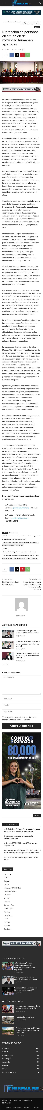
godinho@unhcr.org (20, 518)
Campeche (8, 874)
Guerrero (7, 895)
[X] (17, 55)
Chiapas (7, 881)
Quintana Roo (9, 905)
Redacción (18, 49)
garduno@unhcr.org (21, 508)
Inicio (4, 22)
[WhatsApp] (27, 55)
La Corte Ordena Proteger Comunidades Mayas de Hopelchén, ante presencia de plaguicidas (22, 830)
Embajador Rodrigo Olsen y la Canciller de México (19, 552)
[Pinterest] (22, 55)
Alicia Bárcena (13, 533)
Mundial (7, 898)
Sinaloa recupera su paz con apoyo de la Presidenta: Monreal (18, 837)
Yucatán (7, 925)
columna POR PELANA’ (12, 888)
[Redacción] (23, 50)
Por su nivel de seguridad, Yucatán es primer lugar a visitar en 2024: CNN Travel (28, 1030)
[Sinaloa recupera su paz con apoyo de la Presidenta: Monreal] (8, 634)
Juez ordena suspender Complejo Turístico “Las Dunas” (21, 858)
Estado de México (10, 891)
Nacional (10, 22)
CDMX (6, 878)
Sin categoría (8, 908)
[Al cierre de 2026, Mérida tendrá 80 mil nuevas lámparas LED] (8, 991)
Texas (6, 919)
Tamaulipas (8, 915)
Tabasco (7, 912)
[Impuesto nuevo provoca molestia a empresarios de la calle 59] (8, 1009)
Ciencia (6, 884)
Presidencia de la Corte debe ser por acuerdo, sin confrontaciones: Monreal (28, 655)
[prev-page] (3, 664)
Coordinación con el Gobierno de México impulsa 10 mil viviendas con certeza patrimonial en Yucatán (22, 851)
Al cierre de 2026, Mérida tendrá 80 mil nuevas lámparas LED (20, 844)
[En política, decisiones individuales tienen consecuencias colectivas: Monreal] (8, 645)
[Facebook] (12, 55)
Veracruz (7, 922)
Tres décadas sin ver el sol (25, 1017)
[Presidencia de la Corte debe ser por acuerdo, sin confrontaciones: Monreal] (8, 656)
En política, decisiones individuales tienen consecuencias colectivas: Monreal (28, 644)
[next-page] (7, 664)
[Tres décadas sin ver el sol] (8, 1020)
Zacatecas (7, 929)
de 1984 (5, 549)
